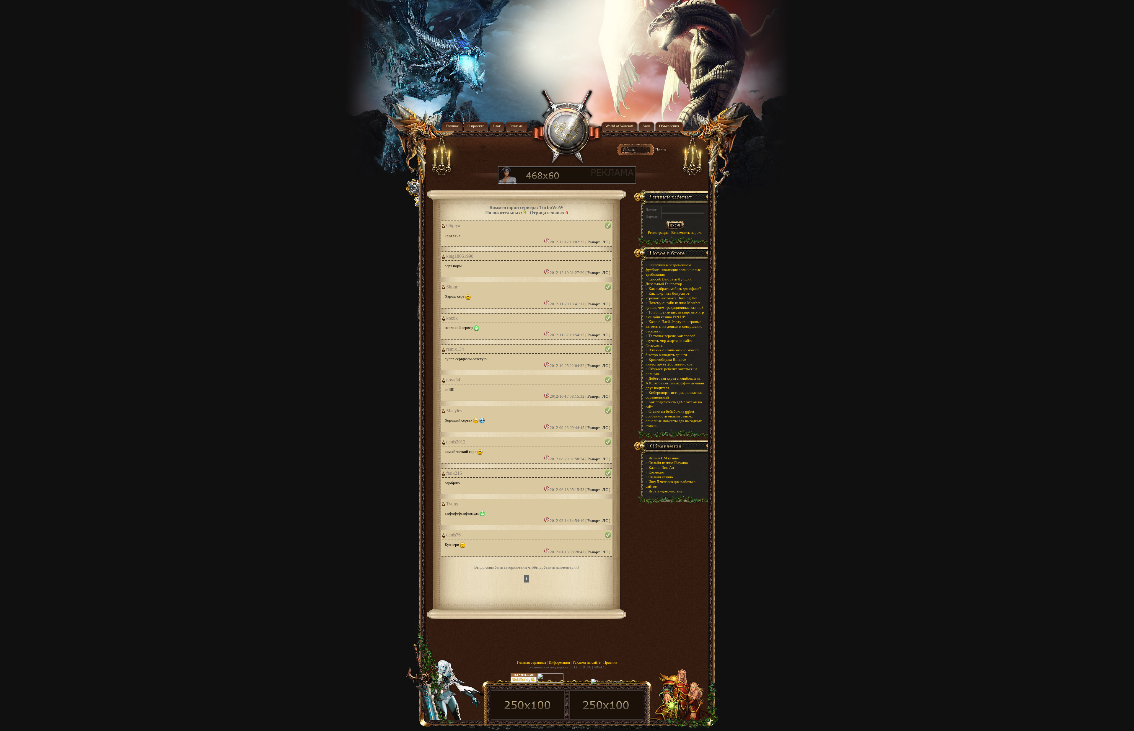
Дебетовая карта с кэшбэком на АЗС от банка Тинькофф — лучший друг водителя (675, 383)
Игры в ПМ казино (664, 458)
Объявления (669, 126)
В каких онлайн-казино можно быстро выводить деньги (672, 352)
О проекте (475, 126)
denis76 (453, 535)
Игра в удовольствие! (666, 491)
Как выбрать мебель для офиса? (675, 288)
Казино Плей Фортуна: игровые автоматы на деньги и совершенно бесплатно (674, 326)
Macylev (453, 410)
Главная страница (531, 662)
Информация (559, 662)
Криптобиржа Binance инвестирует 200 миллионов (669, 361)
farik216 (453, 473)
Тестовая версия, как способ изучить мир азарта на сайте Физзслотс (670, 340)
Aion (646, 126)
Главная (452, 126)
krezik (451, 318)
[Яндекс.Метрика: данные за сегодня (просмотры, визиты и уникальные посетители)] (607, 681)
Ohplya (452, 225)
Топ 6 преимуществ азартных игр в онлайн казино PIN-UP (675, 314)
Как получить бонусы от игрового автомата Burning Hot (672, 295)
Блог (497, 126)
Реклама (516, 126)
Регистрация (658, 232)
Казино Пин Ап (661, 467)
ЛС (605, 242)
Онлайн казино (661, 477)
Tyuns (451, 504)
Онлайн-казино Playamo (668, 463)
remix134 (454, 349)
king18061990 (459, 256)
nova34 (452, 380)
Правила (610, 662)
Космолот (657, 472)
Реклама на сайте (587, 662)
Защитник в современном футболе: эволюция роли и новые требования (673, 270)
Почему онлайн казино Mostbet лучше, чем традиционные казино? (674, 305)
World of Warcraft (619, 126)
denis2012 (455, 442)
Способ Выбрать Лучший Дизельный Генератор (669, 281)
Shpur (451, 287)
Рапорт (593, 242)
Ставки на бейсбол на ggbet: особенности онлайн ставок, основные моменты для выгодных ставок (674, 418)
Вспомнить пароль (686, 232)
